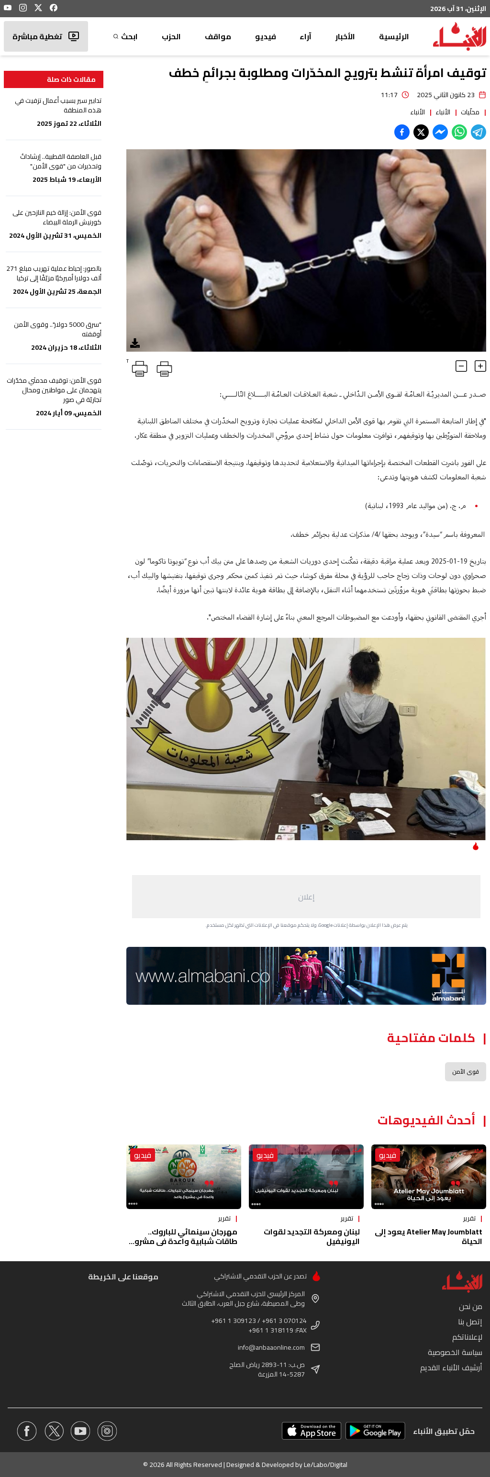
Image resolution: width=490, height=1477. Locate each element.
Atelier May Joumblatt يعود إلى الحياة (428, 1236)
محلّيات (470, 112)
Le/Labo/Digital (325, 1464)
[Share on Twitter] (421, 132)
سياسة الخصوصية (455, 1352)
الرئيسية (394, 36)
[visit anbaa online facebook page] (26, 1431)
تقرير (469, 1218)
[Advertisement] (306, 896)
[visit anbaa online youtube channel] (80, 1431)
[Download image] (135, 343)
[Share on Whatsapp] (459, 132)
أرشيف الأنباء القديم (451, 1367)
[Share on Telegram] (478, 132)
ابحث (129, 36)
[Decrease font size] (461, 366)
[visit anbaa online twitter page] (53, 1431)
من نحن (470, 1306)
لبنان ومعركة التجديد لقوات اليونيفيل (312, 1236)
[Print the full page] (162, 367)
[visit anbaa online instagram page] (107, 1431)
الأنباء (442, 112)
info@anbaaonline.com (271, 1347)
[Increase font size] (480, 366)
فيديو (265, 36)
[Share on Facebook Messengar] (440, 132)
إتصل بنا (470, 1321)
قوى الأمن (465, 1071)
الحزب (171, 36)
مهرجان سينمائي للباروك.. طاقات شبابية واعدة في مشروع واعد (183, 1241)
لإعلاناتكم (467, 1337)
